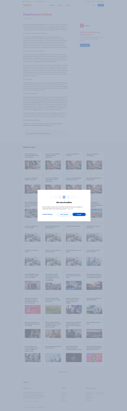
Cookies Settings (47, 214)
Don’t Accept (64, 214)
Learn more (70, 208)
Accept (79, 214)
